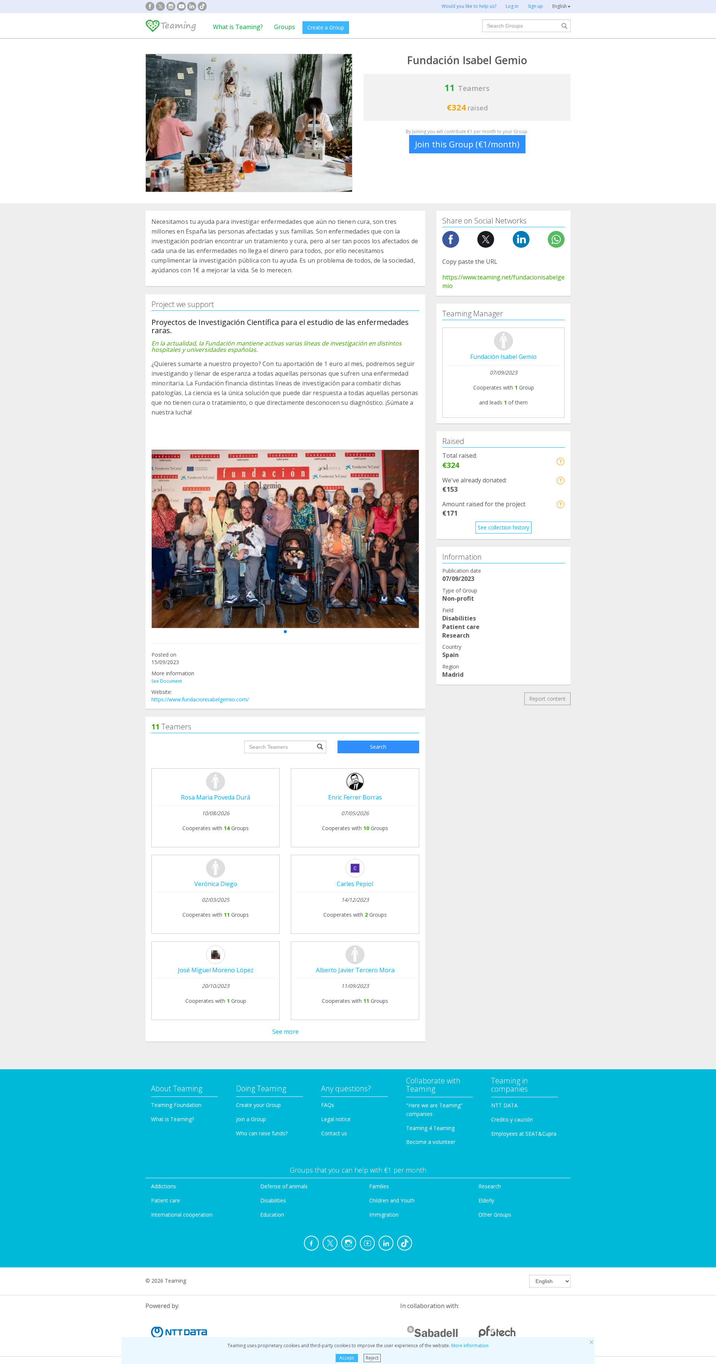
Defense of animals (284, 1186)
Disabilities (273, 1200)
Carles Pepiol (355, 884)
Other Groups (494, 1214)
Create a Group (325, 27)
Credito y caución (512, 1119)
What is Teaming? (238, 27)
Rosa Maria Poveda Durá (215, 797)
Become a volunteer (430, 1141)
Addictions (163, 1186)
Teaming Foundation (176, 1104)
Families (379, 1186)
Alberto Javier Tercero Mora (355, 970)
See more (285, 1031)
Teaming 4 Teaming (430, 1128)
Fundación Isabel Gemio (503, 357)
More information (470, 1345)
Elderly (486, 1200)
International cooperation (182, 1214)
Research (489, 1186)
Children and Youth (392, 1200)
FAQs (327, 1104)
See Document (166, 681)
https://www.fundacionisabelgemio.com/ (200, 699)
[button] (285, 631)
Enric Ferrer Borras (355, 797)
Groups (284, 27)
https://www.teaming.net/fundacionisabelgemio (503, 281)
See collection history (503, 527)
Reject (372, 1358)
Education (272, 1214)
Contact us (334, 1133)
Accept (346, 1358)
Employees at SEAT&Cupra (523, 1133)
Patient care (165, 1200)
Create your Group (258, 1104)
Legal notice (336, 1119)
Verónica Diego (215, 884)
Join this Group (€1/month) (467, 144)
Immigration (384, 1214)
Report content (547, 698)
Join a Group (251, 1119)
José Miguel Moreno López (216, 970)
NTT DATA (504, 1105)
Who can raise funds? (262, 1133)
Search (378, 746)
